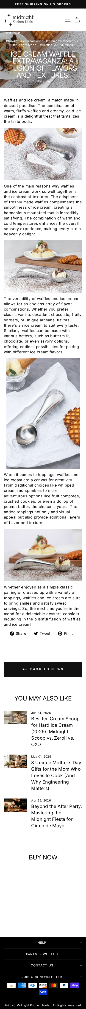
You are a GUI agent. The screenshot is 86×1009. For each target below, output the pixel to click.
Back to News (46, 669)
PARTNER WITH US (42, 954)
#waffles (46, 45)
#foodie (11, 41)
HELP (42, 942)
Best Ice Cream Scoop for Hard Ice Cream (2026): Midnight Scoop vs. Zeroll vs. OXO (55, 731)
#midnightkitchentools (62, 41)
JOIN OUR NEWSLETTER (42, 977)
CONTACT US (42, 965)
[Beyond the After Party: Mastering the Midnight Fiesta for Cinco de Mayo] (15, 805)
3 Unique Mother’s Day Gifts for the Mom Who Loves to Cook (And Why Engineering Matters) (56, 775)
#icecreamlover (31, 41)
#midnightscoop (25, 45)
